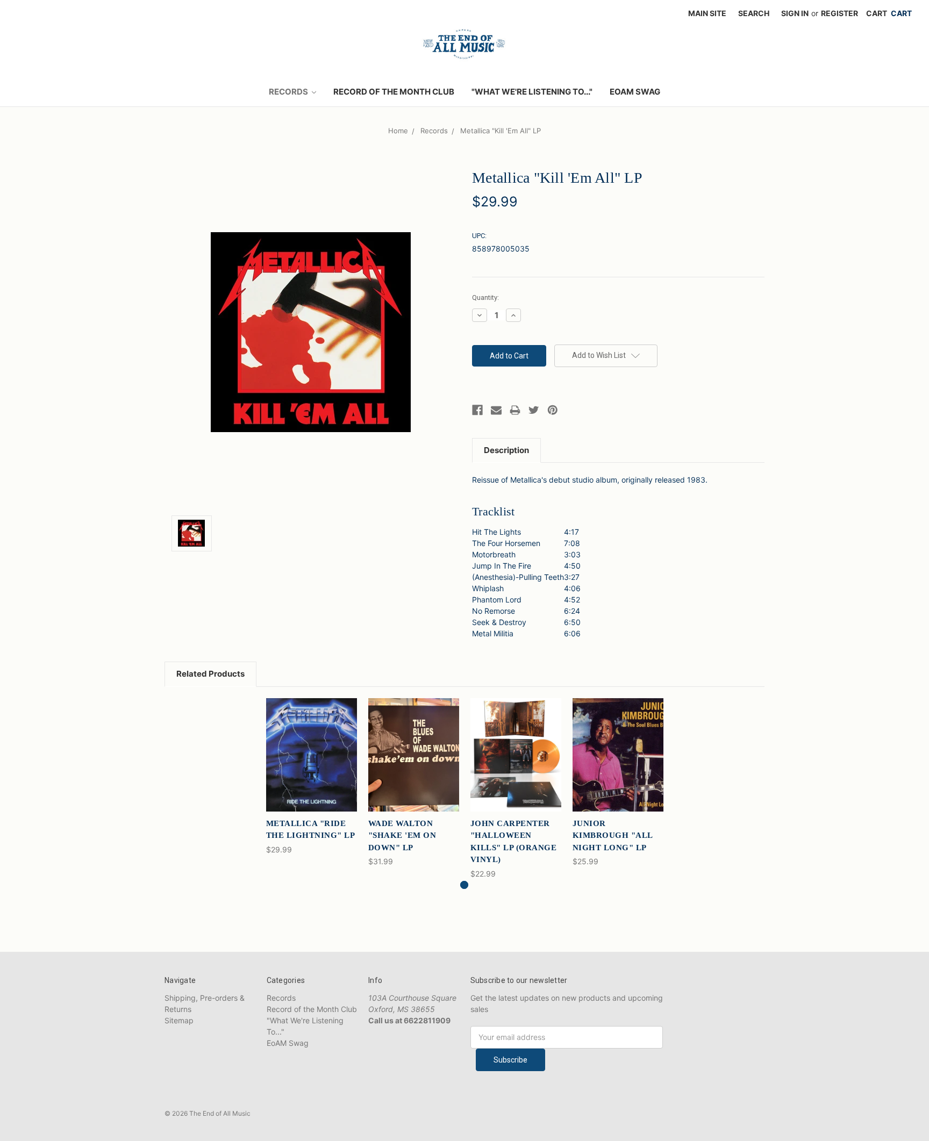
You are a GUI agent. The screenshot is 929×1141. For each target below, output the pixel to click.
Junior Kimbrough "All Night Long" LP (613, 835)
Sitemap (179, 1020)
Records (289, 92)
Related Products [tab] (210, 674)
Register (839, 13)
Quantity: (485, 297)
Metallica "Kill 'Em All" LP (500, 130)
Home (398, 130)
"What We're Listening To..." (531, 92)
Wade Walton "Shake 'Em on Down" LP (402, 835)
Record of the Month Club (393, 92)
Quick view (311, 745)
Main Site (707, 13)
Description (506, 450)
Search (753, 13)
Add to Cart (311, 764)
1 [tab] (464, 885)
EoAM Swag (635, 92)
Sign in (795, 13)
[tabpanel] (311, 776)
